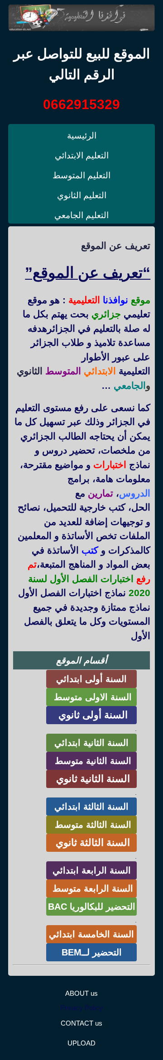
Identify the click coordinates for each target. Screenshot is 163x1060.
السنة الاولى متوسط (91, 697)
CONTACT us (81, 1023)
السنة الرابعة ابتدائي (92, 870)
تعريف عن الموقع (115, 245)
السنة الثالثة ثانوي (91, 842)
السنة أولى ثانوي (92, 715)
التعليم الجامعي (81, 215)
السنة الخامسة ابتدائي (91, 934)
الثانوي (30, 371)
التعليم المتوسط (81, 175)
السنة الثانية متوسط (91, 761)
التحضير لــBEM (92, 952)
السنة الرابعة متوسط (91, 888)
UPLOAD (81, 1043)
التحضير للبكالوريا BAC (91, 907)
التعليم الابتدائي (82, 155)
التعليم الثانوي (81, 195)
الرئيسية (81, 135)
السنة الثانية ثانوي (91, 778)
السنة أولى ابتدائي (91, 679)
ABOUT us (81, 993)
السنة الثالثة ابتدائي (91, 807)
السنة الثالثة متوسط (91, 825)
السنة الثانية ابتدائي (91, 743)
